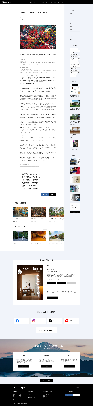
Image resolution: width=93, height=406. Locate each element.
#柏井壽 (72, 68)
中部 (43, 2)
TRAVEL (14, 221)
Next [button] (79, 85)
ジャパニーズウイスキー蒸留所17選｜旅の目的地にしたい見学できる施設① (75, 122)
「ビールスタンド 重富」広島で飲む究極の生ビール (75, 96)
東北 (35, 2)
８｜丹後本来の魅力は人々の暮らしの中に (28, 185)
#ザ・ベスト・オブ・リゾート (75, 66)
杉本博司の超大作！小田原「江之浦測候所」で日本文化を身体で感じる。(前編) (56, 219)
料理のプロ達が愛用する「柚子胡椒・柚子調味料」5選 (75, 135)
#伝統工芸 (77, 64)
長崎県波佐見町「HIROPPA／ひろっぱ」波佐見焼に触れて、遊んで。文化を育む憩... (20, 219)
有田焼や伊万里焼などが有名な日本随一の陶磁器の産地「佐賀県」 (38, 242)
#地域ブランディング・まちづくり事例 (75, 59)
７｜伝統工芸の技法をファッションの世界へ (29, 183)
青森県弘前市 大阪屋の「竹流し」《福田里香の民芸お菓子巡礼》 (75, 149)
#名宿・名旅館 (73, 64)
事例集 (44, 395)
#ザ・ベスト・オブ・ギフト (75, 72)
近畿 (47, 2)
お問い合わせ (45, 396)
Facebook (22, 320)
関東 (39, 2)
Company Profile (32, 397)
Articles (15, 391)
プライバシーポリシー (46, 397)
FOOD (71, 111)
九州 (58, 2)
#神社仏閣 (72, 52)
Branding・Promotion (48, 391)
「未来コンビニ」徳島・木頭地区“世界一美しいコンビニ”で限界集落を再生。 (56, 242)
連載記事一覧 (75, 212)
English (88, 2)
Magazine (30, 391)
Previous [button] (71, 85)
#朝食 (71, 74)
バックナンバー (30, 394)
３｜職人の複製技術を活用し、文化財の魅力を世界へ (30, 177)
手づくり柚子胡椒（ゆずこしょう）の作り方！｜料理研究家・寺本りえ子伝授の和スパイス (75, 109)
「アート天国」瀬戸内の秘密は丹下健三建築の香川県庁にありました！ (38, 219)
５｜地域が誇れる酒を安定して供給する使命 (29, 180)
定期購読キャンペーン (73, 391)
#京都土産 (75, 74)
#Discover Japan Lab (74, 61)
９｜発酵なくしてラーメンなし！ (26, 186)
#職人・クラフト (73, 56)
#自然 (75, 68)
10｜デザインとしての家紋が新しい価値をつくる (29, 188)
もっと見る (52, 297)
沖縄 (62, 2)
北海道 (31, 2)
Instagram (38, 320)
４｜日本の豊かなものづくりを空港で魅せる (29, 179)
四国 (55, 2)
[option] (38, 214)
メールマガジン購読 (46, 380)
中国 (51, 2)
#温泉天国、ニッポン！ (74, 54)
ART (31, 221)
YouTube (71, 320)
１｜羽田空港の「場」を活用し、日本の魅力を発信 (30, 174)
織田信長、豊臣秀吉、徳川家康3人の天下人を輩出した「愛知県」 (20, 242)
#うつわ (78, 56)
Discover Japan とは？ (46, 394)
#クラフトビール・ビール (74, 70)
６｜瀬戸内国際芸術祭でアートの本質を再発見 (29, 182)
